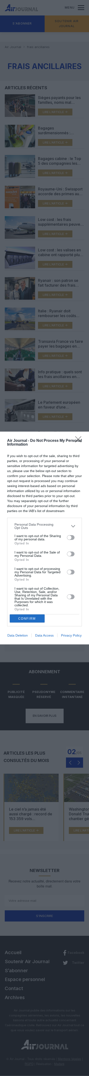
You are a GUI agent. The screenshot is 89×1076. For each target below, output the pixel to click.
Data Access (44, 635)
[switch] (71, 537)
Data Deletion (17, 635)
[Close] (79, 440)
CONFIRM (27, 618)
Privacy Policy (71, 635)
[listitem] (44, 526)
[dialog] (44, 538)
